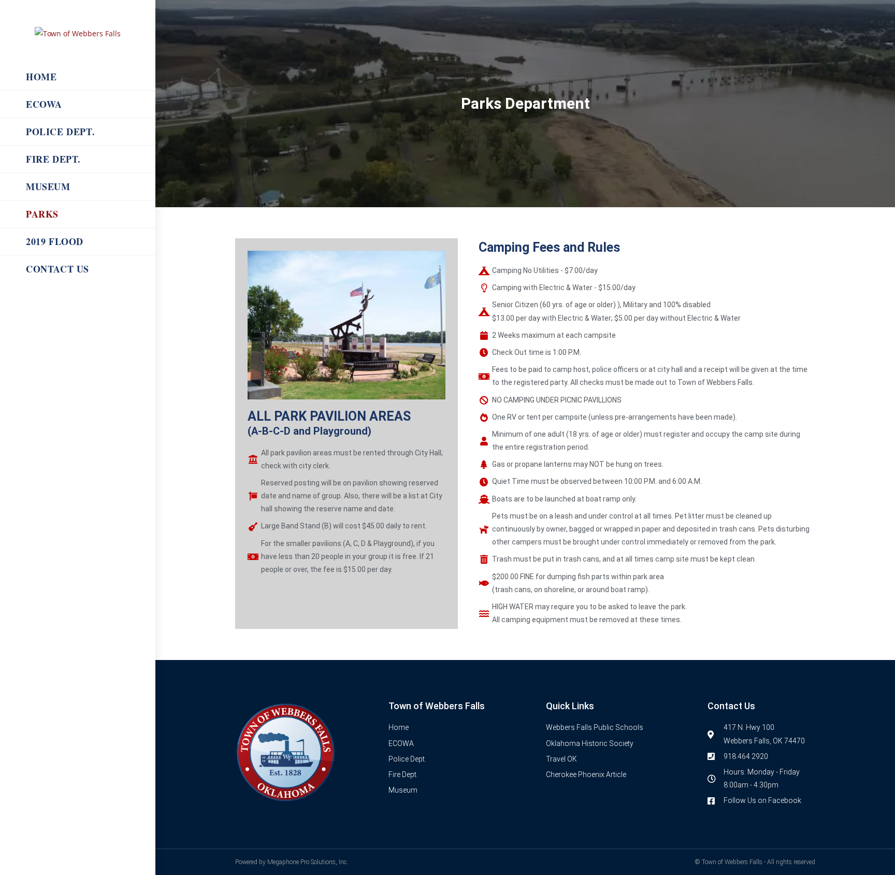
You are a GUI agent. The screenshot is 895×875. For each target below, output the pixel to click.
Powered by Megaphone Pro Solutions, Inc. (291, 862)
